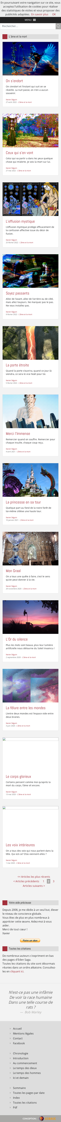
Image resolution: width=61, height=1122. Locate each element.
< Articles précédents (26, 881)
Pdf (15, 1107)
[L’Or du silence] (30, 617)
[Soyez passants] (30, 271)
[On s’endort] (30, 58)
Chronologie (20, 1053)
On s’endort (14, 80)
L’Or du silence (17, 639)
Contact (18, 1038)
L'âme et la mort (25, 102)
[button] (28, 20)
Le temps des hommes (27, 1073)
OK (54, 14)
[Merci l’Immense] (30, 411)
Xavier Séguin (11, 99)
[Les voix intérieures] (30, 822)
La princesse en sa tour (23, 502)
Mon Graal (13, 570)
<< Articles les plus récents (34, 876)
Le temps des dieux (25, 1068)
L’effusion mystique (20, 221)
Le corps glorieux (18, 776)
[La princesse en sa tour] (30, 479)
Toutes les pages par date (29, 1093)
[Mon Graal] (30, 548)
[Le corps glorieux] (30, 754)
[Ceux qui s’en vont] (30, 130)
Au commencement (25, 1063)
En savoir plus (39, 14)
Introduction (20, 1058)
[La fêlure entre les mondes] (30, 685)
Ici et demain (21, 1078)
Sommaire (19, 1088)
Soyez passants (17, 293)
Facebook (19, 1043)
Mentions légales (23, 1033)
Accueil (17, 1028)
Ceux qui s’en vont (19, 152)
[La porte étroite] (30, 342)
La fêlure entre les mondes (26, 707)
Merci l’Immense (18, 433)
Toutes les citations (25, 1102)
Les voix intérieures (20, 844)
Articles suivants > (34, 886)
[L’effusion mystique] (30, 199)
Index (16, 1098)
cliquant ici (16, 971)
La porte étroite (17, 365)
